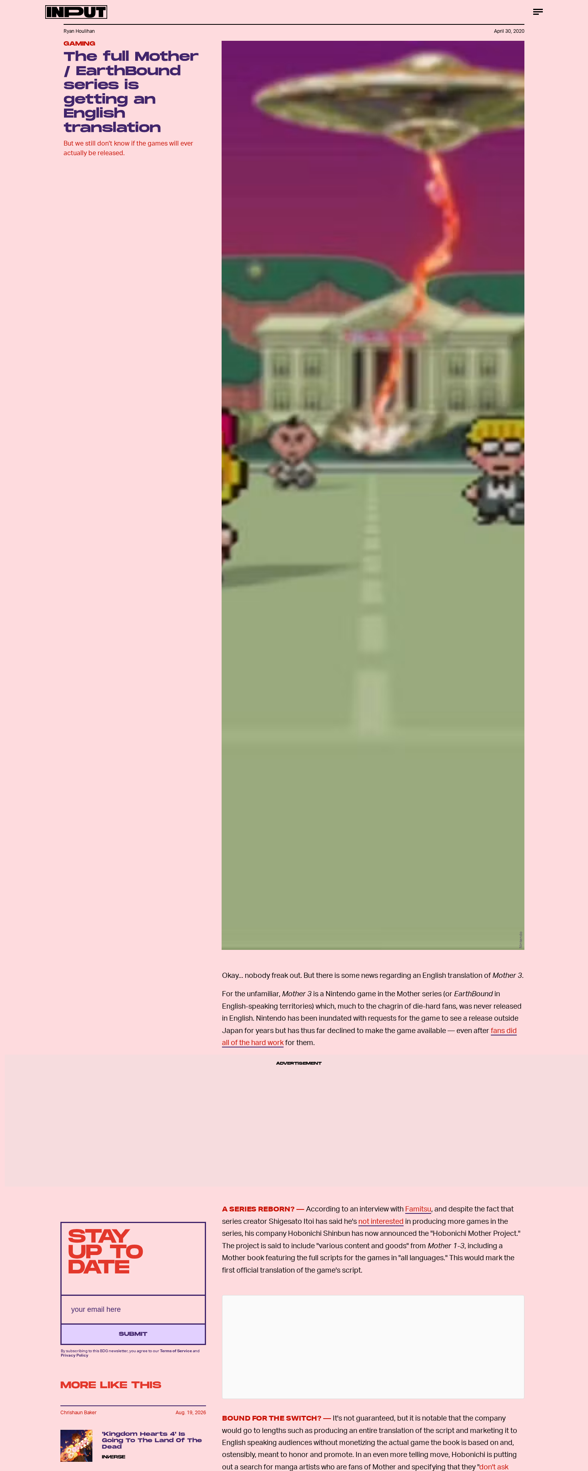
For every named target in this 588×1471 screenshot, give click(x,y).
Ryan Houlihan (79, 31)
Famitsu (418, 1208)
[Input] (76, 12)
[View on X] (373, 1347)
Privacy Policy (74, 1355)
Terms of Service (176, 1351)
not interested (381, 1220)
